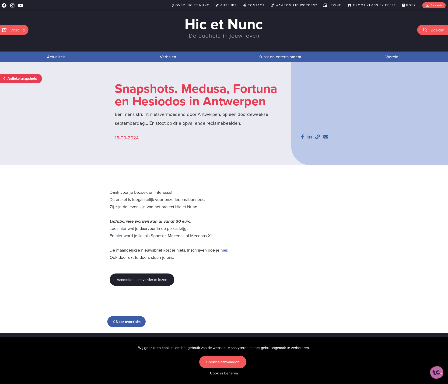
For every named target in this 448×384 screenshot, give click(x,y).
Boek (410, 5)
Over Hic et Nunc (192, 5)
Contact (255, 5)
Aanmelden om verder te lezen (142, 279)
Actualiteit (56, 57)
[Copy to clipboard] (317, 137)
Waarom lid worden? (296, 5)
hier (122, 228)
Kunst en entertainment (280, 57)
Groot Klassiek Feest (374, 5)
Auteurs (228, 5)
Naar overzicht (127, 321)
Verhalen (168, 57)
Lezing (335, 5)
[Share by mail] (325, 137)
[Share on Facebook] (302, 137)
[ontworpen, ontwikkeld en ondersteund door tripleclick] (436, 372)
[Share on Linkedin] (310, 137)
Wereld (391, 57)
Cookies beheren (224, 373)
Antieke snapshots (22, 78)
